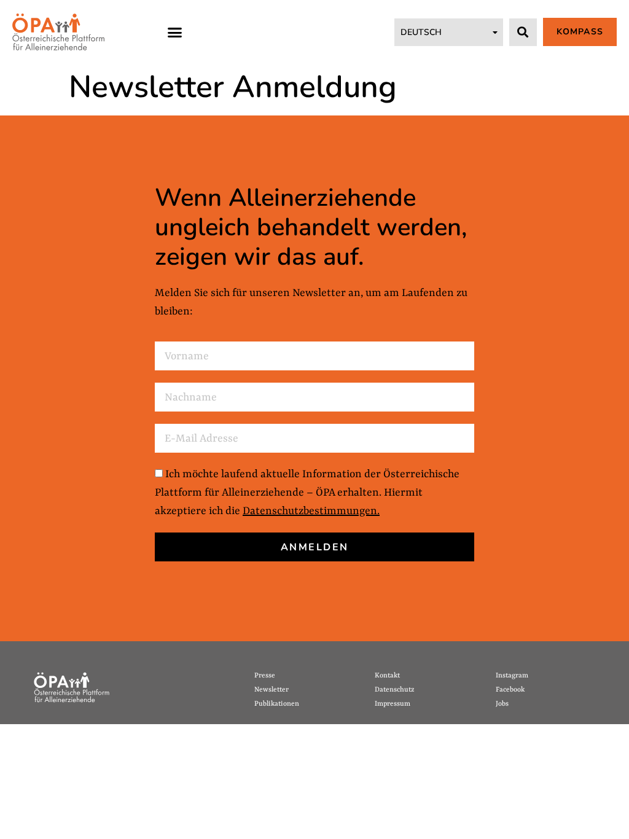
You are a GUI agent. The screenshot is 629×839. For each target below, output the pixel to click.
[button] (175, 32)
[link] (58, 32)
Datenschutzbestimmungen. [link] (311, 511)
